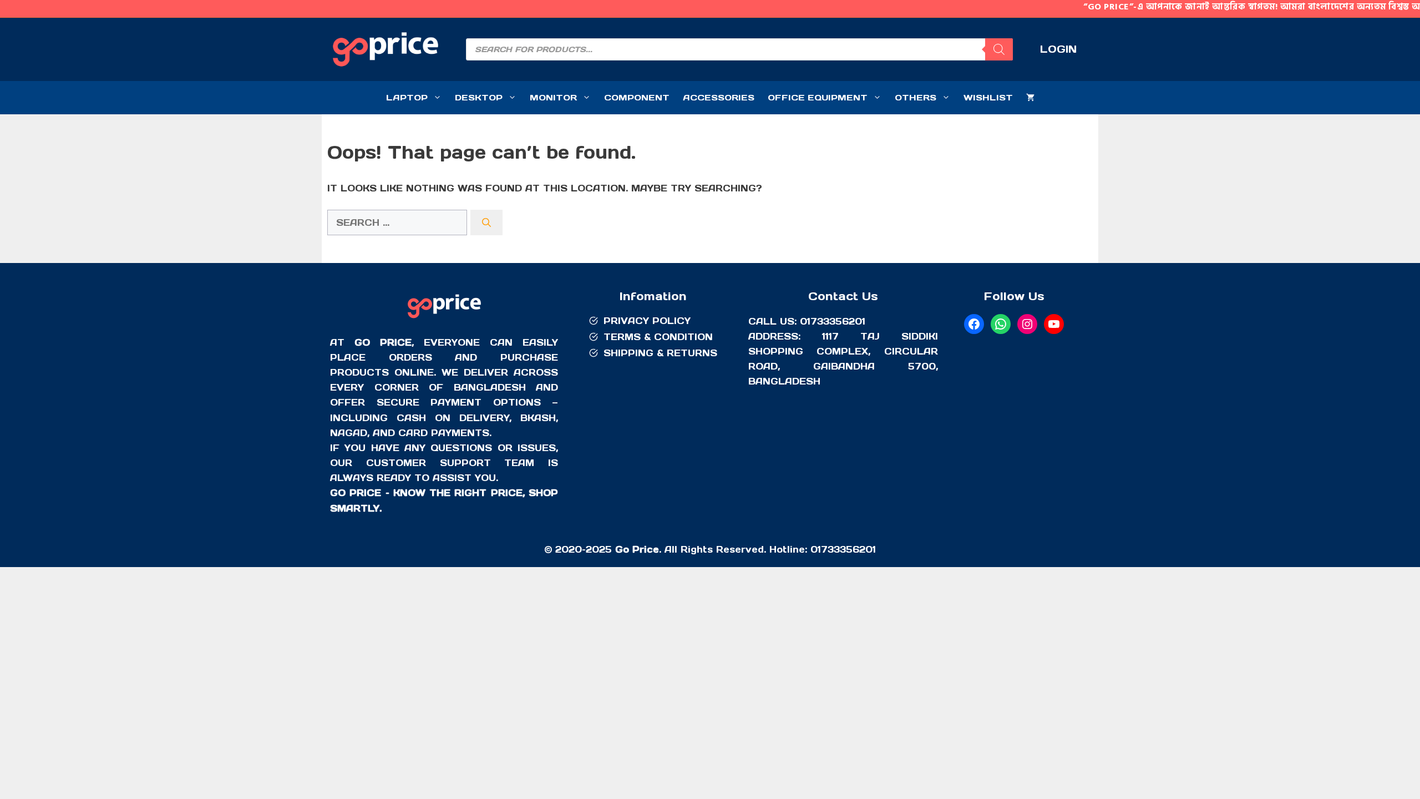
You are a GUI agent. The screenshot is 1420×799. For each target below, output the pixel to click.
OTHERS (915, 97)
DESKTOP (479, 97)
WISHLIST (988, 97)
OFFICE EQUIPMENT (818, 97)
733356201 (848, 549)
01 (815, 549)
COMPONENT (637, 97)
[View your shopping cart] (1030, 97)
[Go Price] (444, 319)
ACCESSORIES (718, 97)
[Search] (999, 49)
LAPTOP (407, 97)
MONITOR (553, 97)
